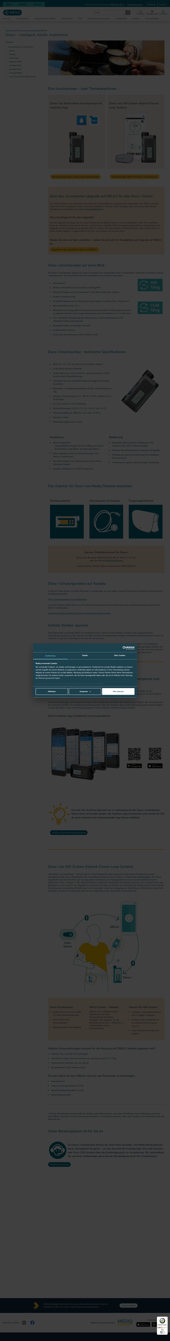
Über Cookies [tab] (119, 655)
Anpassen (84, 691)
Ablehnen (52, 691)
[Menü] (166, 1318)
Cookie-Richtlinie (51, 684)
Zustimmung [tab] (50, 656)
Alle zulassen (118, 691)
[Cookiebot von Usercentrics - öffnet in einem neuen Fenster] (124, 648)
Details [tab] (85, 655)
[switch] (162, 1332)
